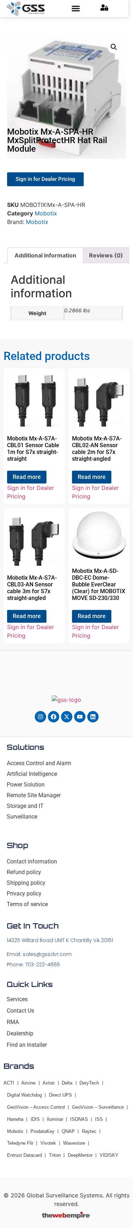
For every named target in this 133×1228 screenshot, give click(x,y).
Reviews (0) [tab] (106, 255)
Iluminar (55, 1119)
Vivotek (48, 1143)
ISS (99, 1119)
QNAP (68, 1131)
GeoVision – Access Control (36, 1107)
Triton (55, 1155)
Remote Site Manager (34, 795)
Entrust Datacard (24, 1155)
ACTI (9, 1083)
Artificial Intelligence (32, 773)
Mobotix (46, 213)
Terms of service (27, 904)
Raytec (89, 1131)
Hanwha (15, 1119)
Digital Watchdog (24, 1095)
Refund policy (24, 872)
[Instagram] (40, 716)
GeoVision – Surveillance (98, 1107)
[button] (76, 8)
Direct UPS (60, 1095)
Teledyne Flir (20, 1143)
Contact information (32, 861)
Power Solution (26, 784)
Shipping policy (26, 882)
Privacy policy (24, 893)
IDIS (35, 1119)
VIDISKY (109, 1155)
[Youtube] (79, 716)
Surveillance (22, 816)
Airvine (28, 1083)
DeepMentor (80, 1155)
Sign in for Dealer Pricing (30, 492)
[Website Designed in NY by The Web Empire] (67, 1216)
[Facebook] (53, 716)
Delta (67, 1083)
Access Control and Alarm (39, 763)
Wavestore (74, 1143)
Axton (49, 1083)
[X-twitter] (66, 716)
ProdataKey (43, 1131)
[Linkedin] (93, 716)
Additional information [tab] (45, 255)
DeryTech (89, 1083)
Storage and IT (25, 806)
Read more (27, 477)
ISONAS (79, 1119)
